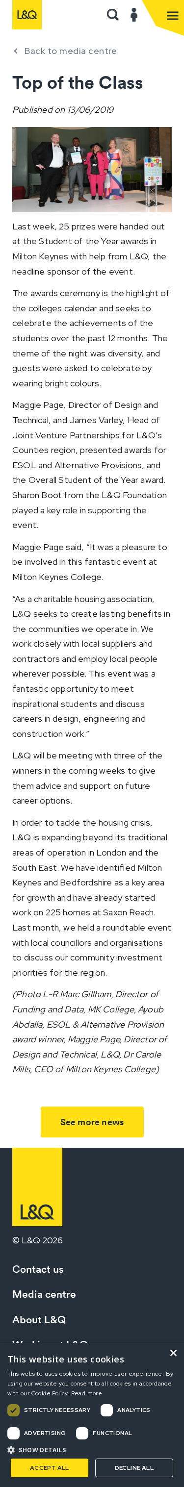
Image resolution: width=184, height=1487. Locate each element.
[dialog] (92, 1415)
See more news (92, 1122)
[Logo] (27, 14)
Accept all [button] (49, 1468)
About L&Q (39, 1319)
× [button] (173, 1353)
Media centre (44, 1294)
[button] (113, 15)
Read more (87, 1393)
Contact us (38, 1269)
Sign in (134, 15)
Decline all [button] (134, 1468)
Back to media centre (71, 50)
